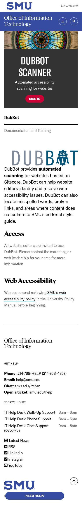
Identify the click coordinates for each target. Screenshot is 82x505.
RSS (11, 446)
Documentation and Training (27, 130)
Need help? (34, 496)
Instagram (15, 459)
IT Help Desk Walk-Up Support (29, 412)
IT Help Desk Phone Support (27, 418)
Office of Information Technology (28, 21)
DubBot (11, 117)
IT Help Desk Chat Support (26, 425)
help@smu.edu (28, 379)
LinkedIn (15, 452)
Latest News (18, 440)
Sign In (34, 99)
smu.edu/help (40, 392)
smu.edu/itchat (27, 385)
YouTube (14, 465)
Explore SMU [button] (69, 5)
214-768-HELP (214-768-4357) (41, 373)
